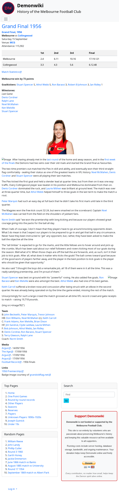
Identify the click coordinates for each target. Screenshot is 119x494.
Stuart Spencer (25, 84)
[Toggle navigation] (6, 19)
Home (11, 393)
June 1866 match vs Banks (22, 462)
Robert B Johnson (77, 84)
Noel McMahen (10, 104)
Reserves (13, 410)
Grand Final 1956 (21, 26)
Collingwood (25, 35)
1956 (19, 32)
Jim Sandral (12, 325)
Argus (5, 348)
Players (12, 413)
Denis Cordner (10, 97)
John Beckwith (12, 314)
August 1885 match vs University (26, 465)
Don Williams (13, 318)
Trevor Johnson (46, 314)
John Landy (14, 444)
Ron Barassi (58, 84)
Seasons (12, 406)
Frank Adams (11, 321)
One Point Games (17, 396)
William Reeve (15, 441)
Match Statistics (10, 71)
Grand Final (8, 32)
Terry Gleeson (11, 335)
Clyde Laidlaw (26, 325)
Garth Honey (15, 455)
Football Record (10, 362)
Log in (11, 489)
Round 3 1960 (15, 451)
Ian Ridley (95, 84)
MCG (12, 42)
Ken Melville (8, 107)
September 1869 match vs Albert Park (28, 472)
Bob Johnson (11, 328)
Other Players (15, 403)
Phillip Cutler (15, 448)
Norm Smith (8, 219)
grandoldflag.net (39, 374)
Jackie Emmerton (17, 458)
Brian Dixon (40, 321)
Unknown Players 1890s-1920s (24, 417)
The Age (6, 351)
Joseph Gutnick (16, 420)
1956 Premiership (11, 371)
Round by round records (21, 399)
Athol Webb (42, 84)
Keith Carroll (8, 286)
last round (53, 159)
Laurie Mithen (53, 188)
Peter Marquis (9, 201)
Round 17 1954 (16, 469)
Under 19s (13, 424)
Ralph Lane (8, 100)
